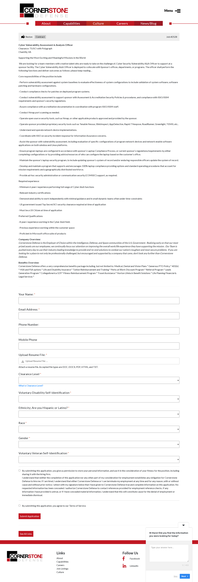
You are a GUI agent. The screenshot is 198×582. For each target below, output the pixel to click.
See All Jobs (26, 533)
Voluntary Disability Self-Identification (44, 392)
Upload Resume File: (32, 354)
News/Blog (148, 23)
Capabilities (71, 23)
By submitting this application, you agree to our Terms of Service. (54, 505)
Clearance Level (29, 373)
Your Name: (26, 294)
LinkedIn (134, 565)
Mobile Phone (28, 339)
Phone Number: (29, 324)
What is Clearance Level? (31, 385)
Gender (24, 437)
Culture (98, 23)
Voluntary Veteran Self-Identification (43, 453)
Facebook (135, 558)
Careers (122, 23)
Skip (175, 576)
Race (22, 422)
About (46, 23)
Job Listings (62, 568)
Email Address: (29, 309)
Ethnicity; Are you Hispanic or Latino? (43, 407)
